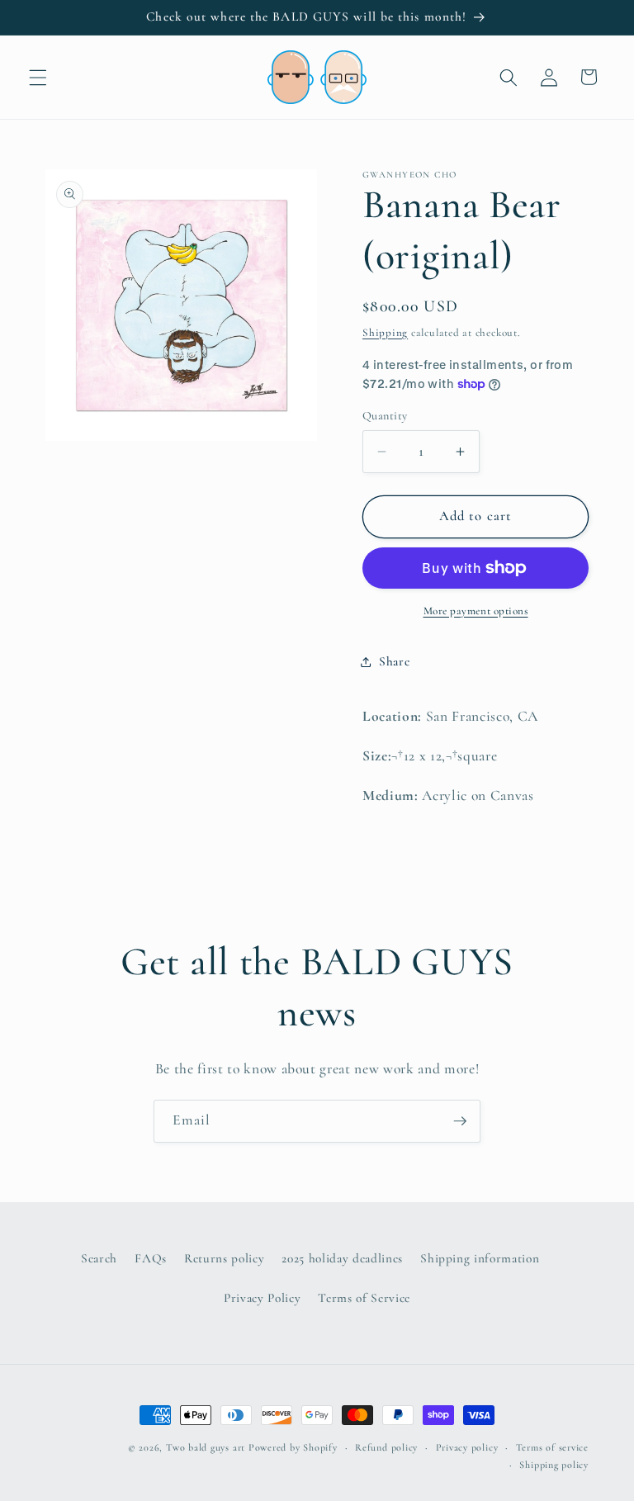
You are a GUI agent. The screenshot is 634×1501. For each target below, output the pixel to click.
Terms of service (552, 1447)
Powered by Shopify (293, 1447)
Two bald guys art (205, 1447)
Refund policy (386, 1447)
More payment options (475, 611)
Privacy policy (467, 1447)
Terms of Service (364, 1297)
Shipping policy (554, 1464)
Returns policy (224, 1258)
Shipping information (479, 1258)
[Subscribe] (460, 1121)
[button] (38, 77)
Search (99, 1258)
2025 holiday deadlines (342, 1258)
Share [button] (394, 661)
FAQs (151, 1258)
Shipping (385, 332)
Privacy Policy (262, 1297)
